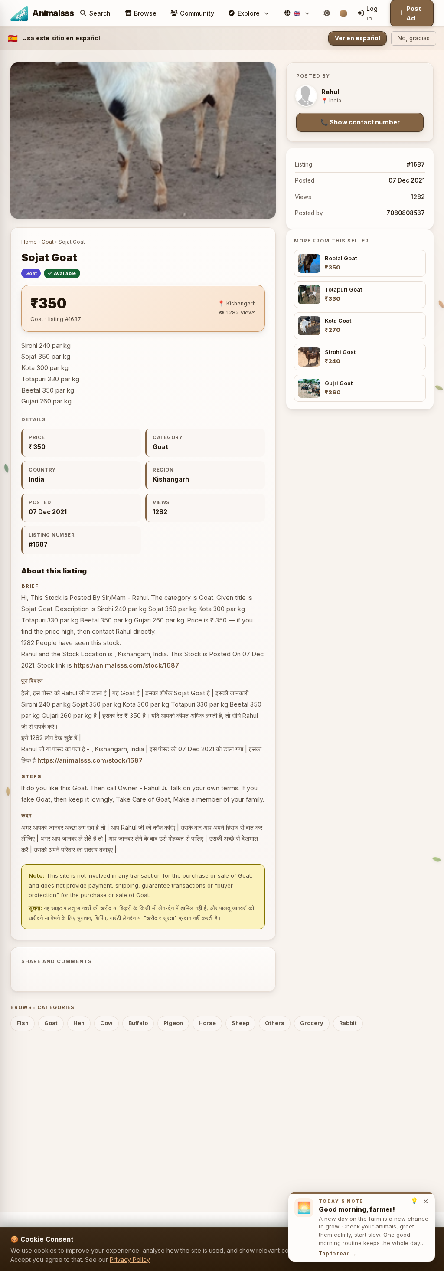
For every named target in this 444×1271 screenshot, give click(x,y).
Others (274, 1023)
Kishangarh (171, 479)
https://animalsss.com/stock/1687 (126, 665)
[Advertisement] (222, 1112)
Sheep (240, 1023)
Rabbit (348, 1023)
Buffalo (138, 1023)
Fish (22, 1023)
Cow (106, 1023)
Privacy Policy (130, 1259)
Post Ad (413, 13)
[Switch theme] (327, 13)
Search (100, 13)
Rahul (330, 92)
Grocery (311, 1023)
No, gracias (414, 38)
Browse (145, 13)
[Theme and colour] (342, 13)
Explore (249, 13)
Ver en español (357, 38)
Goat (48, 242)
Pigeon (173, 1023)
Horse (207, 1023)
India (36, 479)
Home (29, 242)
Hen (79, 1023)
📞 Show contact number (360, 122)
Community (197, 13)
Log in (372, 13)
